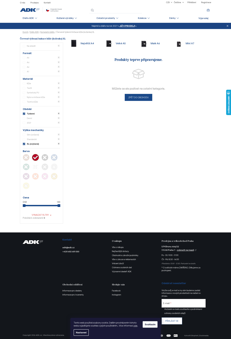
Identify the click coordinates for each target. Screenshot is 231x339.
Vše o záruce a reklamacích (124, 259)
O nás (22, 2)
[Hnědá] (26, 157)
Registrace (206, 2)
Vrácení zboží (118, 263)
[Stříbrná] (54, 166)
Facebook (116, 290)
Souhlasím (150, 324)
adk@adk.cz (68, 247)
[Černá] (45, 157)
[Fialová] (26, 176)
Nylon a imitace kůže (43, 97)
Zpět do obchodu (138, 97)
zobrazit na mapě (185, 250)
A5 (43, 58)
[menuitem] (30, 18)
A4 (43, 67)
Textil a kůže (43, 102)
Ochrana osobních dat (122, 267)
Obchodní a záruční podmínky (125, 255)
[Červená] (35, 157)
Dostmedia (203, 335)
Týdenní (43, 114)
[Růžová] (45, 176)
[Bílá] (35, 166)
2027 (43, 123)
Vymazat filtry (40, 215)
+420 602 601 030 (70, 251)
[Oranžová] (35, 176)
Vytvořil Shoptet (191, 335)
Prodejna (34, 2)
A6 (43, 62)
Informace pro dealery (72, 290)
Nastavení (81, 332)
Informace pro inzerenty (73, 294)
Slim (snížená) (43, 135)
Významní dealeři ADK (121, 271)
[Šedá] (45, 166)
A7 (43, 71)
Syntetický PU (43, 92)
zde (135, 325)
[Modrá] (54, 157)
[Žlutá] (26, 185)
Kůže (43, 83)
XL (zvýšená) (43, 144)
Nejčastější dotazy (120, 251)
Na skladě (43, 46)
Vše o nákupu (118, 247)
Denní (43, 118)
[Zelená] (26, 166)
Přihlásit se (172, 321)
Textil (43, 88)
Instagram (116, 294)
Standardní (43, 139)
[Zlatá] (54, 176)
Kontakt (47, 2)
